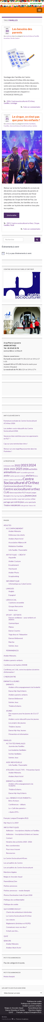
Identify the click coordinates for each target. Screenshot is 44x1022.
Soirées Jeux (13, 646)
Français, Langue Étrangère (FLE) (16, 818)
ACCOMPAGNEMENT (14, 528)
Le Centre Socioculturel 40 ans (15, 858)
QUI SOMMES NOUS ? (12, 909)
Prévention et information (18, 734)
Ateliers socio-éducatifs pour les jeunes (24, 719)
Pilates (11, 627)
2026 (9, 101)
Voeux (31, 505)
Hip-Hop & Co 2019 (11, 823)
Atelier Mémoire (15, 531)
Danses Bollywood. (16, 638)
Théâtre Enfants (15, 706)
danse (12, 493)
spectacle (32, 502)
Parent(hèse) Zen (10, 881)
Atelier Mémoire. (10, 656)
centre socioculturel (15, 480)
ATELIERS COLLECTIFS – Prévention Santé (23, 770)
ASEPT (18, 472)
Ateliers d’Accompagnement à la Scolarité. (21, 785)
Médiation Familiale (16, 546)
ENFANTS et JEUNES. (14, 781)
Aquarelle (12, 557)
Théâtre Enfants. (15, 789)
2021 (12, 466)
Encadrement (14, 565)
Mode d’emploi (9, 976)
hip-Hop (16, 496)
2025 (19, 469)
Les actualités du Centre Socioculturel (18, 867)
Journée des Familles (16, 746)
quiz (12, 502)
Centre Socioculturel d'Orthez (21, 481)
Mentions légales (10, 872)
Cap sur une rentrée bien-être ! (16, 444)
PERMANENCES (12, 650)
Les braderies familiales (17, 750)
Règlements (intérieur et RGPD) (18, 923)
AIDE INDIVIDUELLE (14, 762)
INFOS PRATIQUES (11, 827)
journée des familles (10, 499)
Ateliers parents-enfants (13, 660)
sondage (13, 103)
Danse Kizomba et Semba (15, 1010)
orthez (33, 499)
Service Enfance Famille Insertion (21, 126)
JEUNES (9, 711)
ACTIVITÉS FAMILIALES (15, 743)
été (34, 505)
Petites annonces (10, 886)
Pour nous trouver (13, 849)
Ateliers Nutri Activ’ (16, 539)
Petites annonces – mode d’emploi (17, 890)
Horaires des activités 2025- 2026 (19, 842)
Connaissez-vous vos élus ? (16, 927)
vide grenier (25, 505)
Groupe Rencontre (16, 606)
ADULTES (7, 525)
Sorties (35, 126)
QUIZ (6, 936)
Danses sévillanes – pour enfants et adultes (22, 618)
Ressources (10, 853)
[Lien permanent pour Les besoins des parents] (22, 57)
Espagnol (12, 595)
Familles (6, 126)
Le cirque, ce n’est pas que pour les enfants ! (26, 118)
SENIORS (7, 941)
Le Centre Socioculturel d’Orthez (18, 916)
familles (7, 103)
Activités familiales (29, 124)
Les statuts (10, 920)
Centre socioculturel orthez (22, 223)
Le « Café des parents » (18, 808)
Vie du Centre (14, 38)
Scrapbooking (14, 576)
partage (7, 502)
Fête (12, 496)
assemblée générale (27, 472)
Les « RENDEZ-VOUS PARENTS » (18, 798)
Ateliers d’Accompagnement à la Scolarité (24, 687)
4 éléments (7, 466)
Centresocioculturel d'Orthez (23, 101)
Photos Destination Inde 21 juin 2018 (18, 895)
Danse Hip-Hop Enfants (18, 691)
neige (19, 499)
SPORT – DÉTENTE (14, 615)
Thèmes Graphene (22, 1019)
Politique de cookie (11, 904)
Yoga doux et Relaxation (18, 634)
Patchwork (13, 569)
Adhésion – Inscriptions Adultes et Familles (22, 830)
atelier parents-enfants (17, 476)
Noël (12, 225)
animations (10, 472)
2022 (17, 465)
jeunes (28, 495)
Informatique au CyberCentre (20, 584)
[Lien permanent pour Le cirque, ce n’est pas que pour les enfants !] (22, 157)
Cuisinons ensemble (16, 603)
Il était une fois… (12, 931)
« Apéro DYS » (14, 812)
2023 (9, 223)
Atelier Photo (14, 572)
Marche (11, 642)
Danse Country (14, 631)
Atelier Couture (15, 561)
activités (33, 469)
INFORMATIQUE (12, 581)
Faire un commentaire (31, 107)
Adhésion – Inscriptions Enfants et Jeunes (22, 834)
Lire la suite (11, 215)
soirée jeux (19, 502)
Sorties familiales (15, 754)
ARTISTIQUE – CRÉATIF (16, 555)
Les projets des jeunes (17, 723)
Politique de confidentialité (14, 900)
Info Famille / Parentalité (18, 550)
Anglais (11, 591)
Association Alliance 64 (17, 542)
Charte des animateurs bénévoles (19, 912)
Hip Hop (22, 496)
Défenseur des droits (17, 535)
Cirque (36, 223)
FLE (23, 492)
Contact (9, 838)
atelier (7, 475)
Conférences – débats (17, 804)
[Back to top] (38, 1017)
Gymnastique (14, 623)
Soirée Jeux (13, 610)
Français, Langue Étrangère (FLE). (29, 1012)
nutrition (27, 499)
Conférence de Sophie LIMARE (15, 665)
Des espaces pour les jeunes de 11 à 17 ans (23, 714)
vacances (15, 505)
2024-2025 (9, 469)
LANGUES (10, 588)
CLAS (6, 492)
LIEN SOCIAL (11, 600)
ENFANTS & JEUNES (11, 681)
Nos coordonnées (13, 846)
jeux (34, 495)
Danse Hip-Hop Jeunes (17, 730)
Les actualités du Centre (13, 863)
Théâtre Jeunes (15, 727)
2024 (32, 465)
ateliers (30, 475)
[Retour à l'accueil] (22, 3)
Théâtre (7, 505)
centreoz (9, 36)
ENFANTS (10, 684)
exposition (18, 493)
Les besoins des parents (22, 30)
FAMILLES (7, 740)
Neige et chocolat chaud (14, 877)
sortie (26, 502)
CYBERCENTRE (10, 677)
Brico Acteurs (14, 801)
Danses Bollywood (16, 698)
